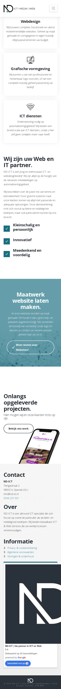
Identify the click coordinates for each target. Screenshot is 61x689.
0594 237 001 (11, 498)
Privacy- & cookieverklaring (22, 548)
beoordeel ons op (16, 663)
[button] (53, 8)
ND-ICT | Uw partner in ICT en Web (23, 645)
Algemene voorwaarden (20, 552)
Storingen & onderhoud (20, 556)
